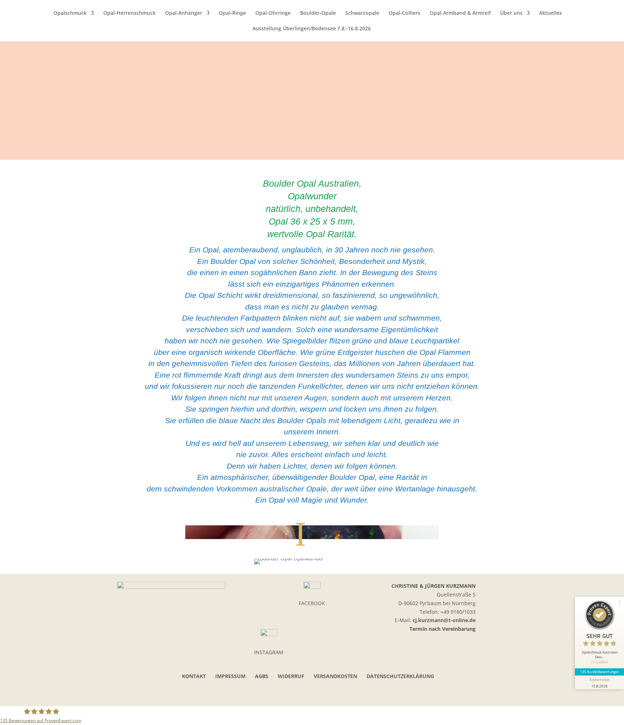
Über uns (511, 13)
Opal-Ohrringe (273, 13)
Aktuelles (550, 13)
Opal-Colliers (404, 13)
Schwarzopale (362, 13)
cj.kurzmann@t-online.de (444, 620)
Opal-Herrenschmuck (129, 13)
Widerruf (291, 676)
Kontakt (194, 676)
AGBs (261, 676)
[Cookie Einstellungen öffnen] (16, 715)
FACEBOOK (312, 603)
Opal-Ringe (232, 13)
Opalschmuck (70, 13)
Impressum (230, 676)
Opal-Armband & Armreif (460, 13)
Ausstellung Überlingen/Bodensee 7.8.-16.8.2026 (311, 29)
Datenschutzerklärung (400, 676)
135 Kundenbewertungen (599, 671)
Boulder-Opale (318, 13)
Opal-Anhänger (183, 13)
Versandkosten (335, 676)
